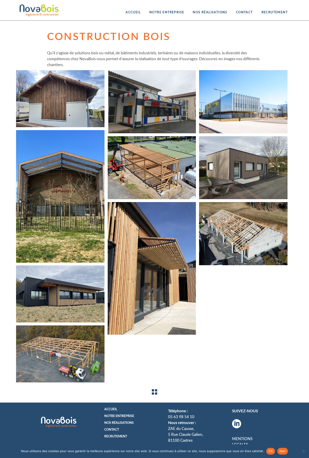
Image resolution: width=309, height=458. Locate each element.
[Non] (303, 451)
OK (271, 451)
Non (283, 451)
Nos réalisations (119, 423)
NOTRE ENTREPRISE (119, 416)
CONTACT (111, 429)
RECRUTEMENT (115, 436)
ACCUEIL (110, 409)
